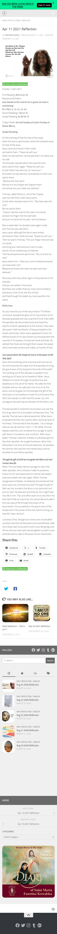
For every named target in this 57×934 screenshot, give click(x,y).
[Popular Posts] (21, 673)
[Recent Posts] (8, 673)
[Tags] (48, 673)
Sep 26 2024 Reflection (39, 626)
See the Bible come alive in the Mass (18, 5)
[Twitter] (38, 650)
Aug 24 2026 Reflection (28, 684)
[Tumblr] (48, 650)
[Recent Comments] (35, 673)
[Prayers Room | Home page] (5, 13)
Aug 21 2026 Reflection (28, 730)
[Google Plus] (53, 650)
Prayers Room (12, 35)
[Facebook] (33, 650)
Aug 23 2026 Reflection (28, 700)
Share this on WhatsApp (16, 84)
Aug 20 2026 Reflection (28, 745)
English (26, 20)
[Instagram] (43, 650)
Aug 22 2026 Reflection (28, 715)
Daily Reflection (11, 20)
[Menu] (53, 13)
